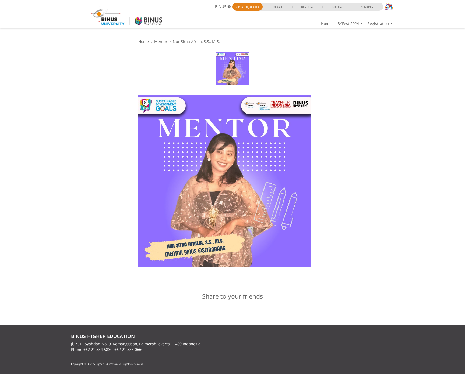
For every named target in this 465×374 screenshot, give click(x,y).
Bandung (307, 7)
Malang (337, 7)
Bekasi (277, 7)
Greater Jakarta (247, 7)
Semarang (368, 7)
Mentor (160, 41)
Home (326, 23)
